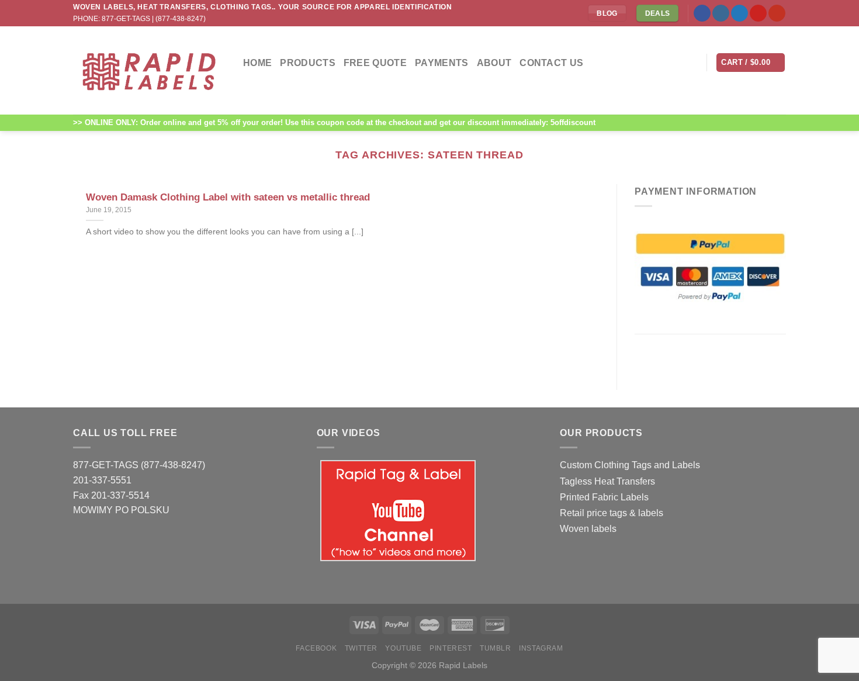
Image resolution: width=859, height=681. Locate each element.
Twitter (361, 648)
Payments (442, 63)
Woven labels (588, 529)
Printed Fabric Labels (604, 497)
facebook (316, 648)
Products (307, 63)
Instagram (541, 648)
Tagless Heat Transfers (607, 481)
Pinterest (451, 648)
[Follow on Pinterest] (758, 13)
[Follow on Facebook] (702, 13)
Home (257, 63)
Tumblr (495, 648)
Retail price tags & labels (611, 513)
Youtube (403, 648)
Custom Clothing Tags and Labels (630, 465)
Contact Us (551, 63)
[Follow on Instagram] (720, 13)
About (494, 63)
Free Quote (375, 63)
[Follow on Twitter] (739, 13)
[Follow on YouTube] (776, 13)
